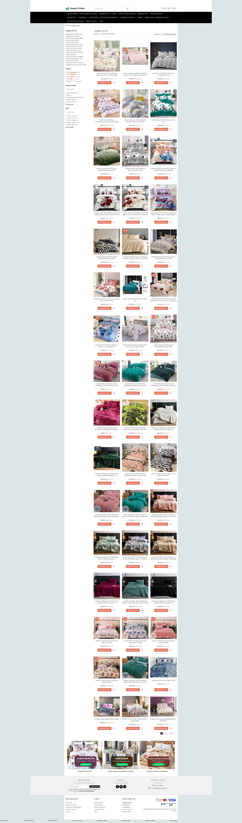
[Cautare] (127, 8)
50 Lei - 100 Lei (71, 116)
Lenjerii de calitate (102, 820)
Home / (68, 25)
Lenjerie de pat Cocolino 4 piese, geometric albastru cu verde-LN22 (135, 474)
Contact (68, 812)
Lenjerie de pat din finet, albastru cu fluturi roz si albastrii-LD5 (106, 346)
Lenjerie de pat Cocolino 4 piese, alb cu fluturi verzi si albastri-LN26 (135, 346)
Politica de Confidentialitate (86, 791)
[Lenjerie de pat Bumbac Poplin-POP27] (163, 667)
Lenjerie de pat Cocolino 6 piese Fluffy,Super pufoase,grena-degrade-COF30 (106, 428)
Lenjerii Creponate (71, 54)
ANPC (95, 812)
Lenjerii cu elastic (29, 820)
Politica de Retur (98, 805)
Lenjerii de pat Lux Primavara (74, 48)
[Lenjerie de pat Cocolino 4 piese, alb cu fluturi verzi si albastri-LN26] (135, 329)
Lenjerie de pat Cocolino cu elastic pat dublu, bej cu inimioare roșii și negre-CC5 (163, 300)
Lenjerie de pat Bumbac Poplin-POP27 (164, 680)
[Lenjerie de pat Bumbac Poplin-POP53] (107, 706)
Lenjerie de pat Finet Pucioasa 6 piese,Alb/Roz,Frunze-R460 (163, 346)
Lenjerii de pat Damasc (72, 42)
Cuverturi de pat (77, 820)
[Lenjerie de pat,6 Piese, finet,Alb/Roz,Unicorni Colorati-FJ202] (107, 103)
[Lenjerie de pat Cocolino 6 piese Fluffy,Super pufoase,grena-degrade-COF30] (107, 413)
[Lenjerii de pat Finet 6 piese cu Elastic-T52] (135, 285)
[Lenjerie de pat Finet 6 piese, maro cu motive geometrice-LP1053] (163, 241)
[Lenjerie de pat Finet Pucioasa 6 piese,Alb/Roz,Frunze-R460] (163, 328)
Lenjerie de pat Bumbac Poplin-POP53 (107, 719)
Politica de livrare (70, 809)
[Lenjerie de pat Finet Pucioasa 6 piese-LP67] (163, 103)
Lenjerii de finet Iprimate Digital (74, 56)
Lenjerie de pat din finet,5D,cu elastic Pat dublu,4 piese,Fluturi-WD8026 (163, 169)
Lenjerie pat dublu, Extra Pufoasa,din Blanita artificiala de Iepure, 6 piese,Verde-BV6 (107, 474)
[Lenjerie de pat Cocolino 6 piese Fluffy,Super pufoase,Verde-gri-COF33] (135, 413)
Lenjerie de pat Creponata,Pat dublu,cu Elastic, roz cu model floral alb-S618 (135, 74)
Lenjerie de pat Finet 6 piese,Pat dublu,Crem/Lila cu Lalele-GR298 (106, 74)
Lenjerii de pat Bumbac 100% (74, 58)
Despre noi (69, 803)
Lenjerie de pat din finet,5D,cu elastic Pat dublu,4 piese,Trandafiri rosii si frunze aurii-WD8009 (135, 213)
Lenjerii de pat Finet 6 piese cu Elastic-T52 (135, 300)
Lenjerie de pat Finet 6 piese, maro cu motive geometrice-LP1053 (163, 257)
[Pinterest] (121, 786)
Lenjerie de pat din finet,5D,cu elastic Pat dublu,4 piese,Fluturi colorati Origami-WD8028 (163, 213)
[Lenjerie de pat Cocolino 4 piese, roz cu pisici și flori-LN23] (163, 457)
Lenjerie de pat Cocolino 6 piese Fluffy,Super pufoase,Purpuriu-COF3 (106, 384)
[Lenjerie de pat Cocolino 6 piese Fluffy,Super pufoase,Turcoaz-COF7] (135, 371)
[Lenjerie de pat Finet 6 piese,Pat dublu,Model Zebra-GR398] (107, 242)
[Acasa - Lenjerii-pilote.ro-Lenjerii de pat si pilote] (75, 8)
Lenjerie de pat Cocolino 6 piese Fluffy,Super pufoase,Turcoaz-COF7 (135, 384)
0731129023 (158, 785)
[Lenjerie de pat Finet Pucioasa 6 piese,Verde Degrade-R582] (107, 151)
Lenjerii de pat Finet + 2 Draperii (74, 62)
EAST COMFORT (71, 93)
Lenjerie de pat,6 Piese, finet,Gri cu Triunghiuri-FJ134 (163, 74)
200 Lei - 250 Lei (71, 122)
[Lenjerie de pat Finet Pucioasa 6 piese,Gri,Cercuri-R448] (135, 151)
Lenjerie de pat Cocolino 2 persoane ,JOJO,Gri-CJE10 (106, 681)
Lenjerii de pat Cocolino (72, 60)
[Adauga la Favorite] (114, 82)
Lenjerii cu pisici (52, 820)
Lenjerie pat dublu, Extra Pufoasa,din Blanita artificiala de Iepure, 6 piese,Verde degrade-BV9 (107, 558)
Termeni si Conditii (71, 805)
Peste (69, 72)
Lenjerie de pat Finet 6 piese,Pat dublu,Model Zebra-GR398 (107, 257)
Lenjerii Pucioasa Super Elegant (74, 38)
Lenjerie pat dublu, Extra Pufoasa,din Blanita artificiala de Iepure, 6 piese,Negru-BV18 (163, 602)
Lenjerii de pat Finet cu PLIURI (74, 44)
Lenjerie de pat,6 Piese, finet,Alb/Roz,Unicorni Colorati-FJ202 (106, 121)
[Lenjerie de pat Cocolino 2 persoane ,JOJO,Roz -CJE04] (107, 628)
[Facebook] (117, 786)
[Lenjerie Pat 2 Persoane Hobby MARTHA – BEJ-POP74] (163, 706)
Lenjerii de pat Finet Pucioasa (74, 34)
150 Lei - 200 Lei (71, 120)
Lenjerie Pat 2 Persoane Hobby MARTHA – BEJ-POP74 (163, 720)
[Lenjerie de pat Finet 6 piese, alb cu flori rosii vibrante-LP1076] (107, 284)
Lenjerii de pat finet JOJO (72, 40)
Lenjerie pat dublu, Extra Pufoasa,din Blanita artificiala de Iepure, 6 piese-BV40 (135, 602)
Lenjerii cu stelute (150, 820)
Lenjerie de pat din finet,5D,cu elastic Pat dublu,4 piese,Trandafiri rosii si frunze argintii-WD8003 (107, 213)
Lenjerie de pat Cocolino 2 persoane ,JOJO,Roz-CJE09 (163, 641)
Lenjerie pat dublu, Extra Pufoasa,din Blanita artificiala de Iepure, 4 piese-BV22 (135, 515)
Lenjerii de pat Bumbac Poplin (74, 46)
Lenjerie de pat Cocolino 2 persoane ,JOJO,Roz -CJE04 (106, 641)
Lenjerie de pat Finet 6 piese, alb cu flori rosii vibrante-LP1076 (106, 300)
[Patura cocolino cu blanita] (157, 755)
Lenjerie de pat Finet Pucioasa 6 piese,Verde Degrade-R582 (107, 169)
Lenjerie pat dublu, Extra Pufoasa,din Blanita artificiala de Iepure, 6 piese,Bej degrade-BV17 (163, 558)
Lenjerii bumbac (125, 820)
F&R (68, 95)
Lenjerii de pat (4, 820)
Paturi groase (173, 820)
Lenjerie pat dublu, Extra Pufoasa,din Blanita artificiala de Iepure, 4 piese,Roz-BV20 (107, 515)
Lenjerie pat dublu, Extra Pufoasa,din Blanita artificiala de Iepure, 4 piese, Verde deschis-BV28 (135, 681)
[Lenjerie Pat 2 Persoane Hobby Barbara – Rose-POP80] (135, 706)
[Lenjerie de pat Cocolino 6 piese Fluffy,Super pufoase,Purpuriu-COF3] (107, 371)
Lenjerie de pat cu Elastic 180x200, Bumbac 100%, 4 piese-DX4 (135, 121)
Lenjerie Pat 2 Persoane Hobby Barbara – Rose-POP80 (135, 720)
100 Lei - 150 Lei (71, 118)
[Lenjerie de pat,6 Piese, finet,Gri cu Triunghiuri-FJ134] (163, 56)
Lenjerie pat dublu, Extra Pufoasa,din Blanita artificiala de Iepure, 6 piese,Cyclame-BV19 (107, 602)
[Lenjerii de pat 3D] (84, 755)
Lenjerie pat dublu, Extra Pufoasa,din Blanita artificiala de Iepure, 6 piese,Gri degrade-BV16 (135, 558)
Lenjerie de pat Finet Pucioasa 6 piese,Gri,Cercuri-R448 (135, 169)
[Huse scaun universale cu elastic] (121, 755)
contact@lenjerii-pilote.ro (159, 788)
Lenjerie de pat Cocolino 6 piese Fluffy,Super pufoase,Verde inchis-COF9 (163, 384)
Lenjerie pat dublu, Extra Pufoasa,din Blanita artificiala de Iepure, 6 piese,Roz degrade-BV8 (163, 515)
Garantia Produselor (99, 807)
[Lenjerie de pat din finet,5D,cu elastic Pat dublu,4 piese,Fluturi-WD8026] (163, 151)
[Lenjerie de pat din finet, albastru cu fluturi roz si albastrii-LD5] (107, 329)
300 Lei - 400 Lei (71, 124)
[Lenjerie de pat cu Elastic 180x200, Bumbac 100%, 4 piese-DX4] (135, 103)
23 (171, 733)
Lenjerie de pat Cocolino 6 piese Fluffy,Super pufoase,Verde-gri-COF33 (135, 428)
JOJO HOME (70, 99)
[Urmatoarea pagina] (173, 733)
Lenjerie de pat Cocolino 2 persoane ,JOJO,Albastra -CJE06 (135, 641)
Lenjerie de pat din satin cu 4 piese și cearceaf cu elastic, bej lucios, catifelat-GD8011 (135, 257)
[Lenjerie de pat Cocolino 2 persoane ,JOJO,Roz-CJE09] (163, 628)
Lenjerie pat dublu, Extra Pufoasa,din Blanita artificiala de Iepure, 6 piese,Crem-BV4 (163, 428)
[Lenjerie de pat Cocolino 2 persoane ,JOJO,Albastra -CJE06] (135, 628)
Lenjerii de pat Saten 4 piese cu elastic (76, 65)
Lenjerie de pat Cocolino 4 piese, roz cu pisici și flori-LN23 (163, 474)
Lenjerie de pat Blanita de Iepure (75, 52)
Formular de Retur (99, 809)
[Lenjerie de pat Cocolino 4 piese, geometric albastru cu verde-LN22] (135, 457)
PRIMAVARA (70, 102)
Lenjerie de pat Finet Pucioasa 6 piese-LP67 (163, 121)
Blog (101, 21)
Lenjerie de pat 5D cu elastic (73, 50)
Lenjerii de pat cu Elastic (72, 36)
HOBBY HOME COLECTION (74, 97)
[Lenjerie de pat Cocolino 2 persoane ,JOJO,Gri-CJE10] (107, 667)
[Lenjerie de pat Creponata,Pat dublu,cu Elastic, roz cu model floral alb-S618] (135, 56)
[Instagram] (124, 786)
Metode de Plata (98, 803)
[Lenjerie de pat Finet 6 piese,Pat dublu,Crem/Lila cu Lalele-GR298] (107, 55)
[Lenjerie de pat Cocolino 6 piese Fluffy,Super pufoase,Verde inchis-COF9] (163, 371)
